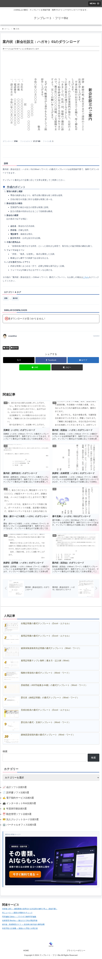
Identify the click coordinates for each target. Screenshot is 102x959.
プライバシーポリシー (76, 950)
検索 (5, 751)
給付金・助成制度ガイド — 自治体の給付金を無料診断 (23, 924)
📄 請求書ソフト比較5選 (16, 792)
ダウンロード (51, 151)
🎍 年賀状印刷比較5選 (15, 808)
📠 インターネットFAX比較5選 (19, 803)
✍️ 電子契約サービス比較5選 (18, 798)
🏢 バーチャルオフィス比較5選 (19, 824)
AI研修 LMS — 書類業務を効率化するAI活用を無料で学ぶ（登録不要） (29, 909)
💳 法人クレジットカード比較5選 (21, 819)
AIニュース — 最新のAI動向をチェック (17, 913)
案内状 (15, 298)
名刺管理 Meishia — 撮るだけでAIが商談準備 (19, 920)
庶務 (5, 298)
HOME (26, 950)
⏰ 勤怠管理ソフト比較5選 (17, 814)
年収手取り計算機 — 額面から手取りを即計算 (20, 928)
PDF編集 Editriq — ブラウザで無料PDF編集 (19, 917)
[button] (67, 367)
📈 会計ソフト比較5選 (15, 787)
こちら (86, 277)
